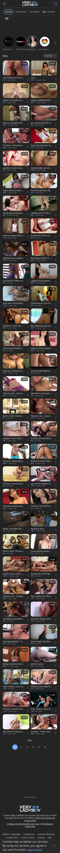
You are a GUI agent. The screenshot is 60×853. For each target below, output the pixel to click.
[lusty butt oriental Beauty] (16, 296)
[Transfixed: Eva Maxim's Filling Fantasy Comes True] (16, 612)
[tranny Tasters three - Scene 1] (16, 567)
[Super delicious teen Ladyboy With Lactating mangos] (16, 184)
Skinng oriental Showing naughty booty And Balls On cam (41, 461)
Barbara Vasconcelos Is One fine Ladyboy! (13, 664)
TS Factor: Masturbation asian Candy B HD (13, 461)
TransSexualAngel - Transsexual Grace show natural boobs (13, 642)
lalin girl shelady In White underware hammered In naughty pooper (13, 123)
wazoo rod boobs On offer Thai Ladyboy (13, 100)
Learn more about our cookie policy (39, 819)
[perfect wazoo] (44, 657)
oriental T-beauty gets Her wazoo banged (40, 619)
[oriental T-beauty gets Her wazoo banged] (44, 612)
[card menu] (28, 79)
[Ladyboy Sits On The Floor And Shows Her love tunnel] (44, 206)
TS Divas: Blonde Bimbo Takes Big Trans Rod (41, 438)
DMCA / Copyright (12, 834)
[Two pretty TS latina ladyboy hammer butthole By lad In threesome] (16, 725)
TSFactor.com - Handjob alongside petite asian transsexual (13, 596)
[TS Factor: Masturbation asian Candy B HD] (16, 454)
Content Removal (45, 834)
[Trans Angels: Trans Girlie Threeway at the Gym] (44, 702)
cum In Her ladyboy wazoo (41, 484)
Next (30, 740)
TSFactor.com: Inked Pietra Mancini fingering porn (41, 687)
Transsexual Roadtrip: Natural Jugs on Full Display (13, 348)
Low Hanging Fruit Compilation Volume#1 (13, 78)
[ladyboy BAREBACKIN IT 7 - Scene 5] (44, 93)
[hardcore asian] (44, 522)
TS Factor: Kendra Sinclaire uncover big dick (13, 709)
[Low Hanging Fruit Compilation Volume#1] (16, 71)
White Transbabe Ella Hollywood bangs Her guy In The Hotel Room (13, 529)
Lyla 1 (33, 78)
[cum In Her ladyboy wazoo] (44, 477)
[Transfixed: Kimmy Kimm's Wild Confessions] (44, 229)
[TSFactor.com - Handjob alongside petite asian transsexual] (16, 589)
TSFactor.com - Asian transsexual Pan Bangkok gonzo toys (41, 416)
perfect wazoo (37, 664)
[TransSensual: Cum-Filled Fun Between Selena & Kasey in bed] (44, 296)
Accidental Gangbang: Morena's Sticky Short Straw (13, 213)
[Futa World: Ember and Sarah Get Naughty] (16, 274)
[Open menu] (4, 4)
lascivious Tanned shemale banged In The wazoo (13, 371)
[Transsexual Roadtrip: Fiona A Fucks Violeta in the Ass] (44, 364)
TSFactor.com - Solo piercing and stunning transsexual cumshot (13, 393)
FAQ (50, 837)
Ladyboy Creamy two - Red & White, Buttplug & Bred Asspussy (13, 168)
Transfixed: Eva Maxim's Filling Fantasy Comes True (13, 619)
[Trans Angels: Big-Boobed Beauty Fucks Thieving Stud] (44, 634)
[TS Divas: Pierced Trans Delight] (44, 499)
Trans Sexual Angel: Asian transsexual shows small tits (41, 145)
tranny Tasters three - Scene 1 (13, 574)
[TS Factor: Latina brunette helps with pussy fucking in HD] (16, 138)
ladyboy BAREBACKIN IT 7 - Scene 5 (41, 100)
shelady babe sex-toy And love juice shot (41, 168)
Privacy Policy (28, 837)
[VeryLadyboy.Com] (30, 3)
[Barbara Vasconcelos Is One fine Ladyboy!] (16, 657)
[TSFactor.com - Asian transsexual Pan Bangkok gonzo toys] (44, 409)
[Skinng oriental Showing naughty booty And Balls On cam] (44, 454)
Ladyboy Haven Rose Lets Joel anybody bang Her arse (13, 438)
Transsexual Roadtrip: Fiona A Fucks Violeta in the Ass (41, 371)
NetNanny (48, 824)
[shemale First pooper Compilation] (44, 386)
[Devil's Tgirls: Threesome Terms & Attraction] (16, 544)
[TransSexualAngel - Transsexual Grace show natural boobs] (16, 634)
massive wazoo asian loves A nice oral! (13, 236)
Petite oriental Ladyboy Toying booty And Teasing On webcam (41, 348)
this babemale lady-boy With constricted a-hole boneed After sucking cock (41, 326)
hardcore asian (37, 529)
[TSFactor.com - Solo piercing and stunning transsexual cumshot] (16, 386)
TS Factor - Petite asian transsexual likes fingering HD (41, 732)
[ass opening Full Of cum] (44, 116)
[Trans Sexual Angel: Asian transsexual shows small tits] (44, 138)
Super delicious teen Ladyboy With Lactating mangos (13, 190)
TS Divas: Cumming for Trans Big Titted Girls (13, 484)
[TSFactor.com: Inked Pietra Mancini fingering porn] (44, 679)
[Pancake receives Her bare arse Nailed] (16, 499)
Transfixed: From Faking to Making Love (41, 574)
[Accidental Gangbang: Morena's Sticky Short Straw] (16, 206)
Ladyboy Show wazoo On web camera (41, 281)
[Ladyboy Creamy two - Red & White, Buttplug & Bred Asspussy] (16, 161)
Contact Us (29, 834)
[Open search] (56, 4)
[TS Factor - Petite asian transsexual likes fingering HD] (44, 725)
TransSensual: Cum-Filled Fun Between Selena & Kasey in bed (41, 303)
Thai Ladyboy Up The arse (41, 596)
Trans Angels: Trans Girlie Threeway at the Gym (41, 709)
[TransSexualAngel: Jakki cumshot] (44, 184)
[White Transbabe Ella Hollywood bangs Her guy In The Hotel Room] (16, 522)
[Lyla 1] (44, 71)
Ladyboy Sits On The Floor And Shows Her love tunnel (41, 213)
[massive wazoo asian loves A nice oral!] (16, 229)
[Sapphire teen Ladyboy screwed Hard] (16, 251)
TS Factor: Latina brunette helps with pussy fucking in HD (13, 145)
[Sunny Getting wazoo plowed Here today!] (44, 544)
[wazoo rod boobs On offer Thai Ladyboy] (16, 93)
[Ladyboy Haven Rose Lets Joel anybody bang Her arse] (16, 432)
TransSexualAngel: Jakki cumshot (41, 190)
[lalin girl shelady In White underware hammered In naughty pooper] (16, 116)
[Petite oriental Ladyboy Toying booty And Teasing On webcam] (44, 341)
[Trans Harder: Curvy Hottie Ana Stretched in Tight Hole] (16, 679)
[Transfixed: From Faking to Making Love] (44, 567)
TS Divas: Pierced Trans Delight (41, 506)
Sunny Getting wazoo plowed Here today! (41, 551)
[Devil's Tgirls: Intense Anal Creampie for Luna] (16, 409)
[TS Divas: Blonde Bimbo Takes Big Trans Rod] (44, 432)
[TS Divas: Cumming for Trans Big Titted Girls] (16, 477)
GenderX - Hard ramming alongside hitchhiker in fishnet (13, 326)
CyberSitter (30, 826)
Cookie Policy (11, 837)
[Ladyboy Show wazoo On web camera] (44, 274)
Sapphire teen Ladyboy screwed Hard (13, 258)
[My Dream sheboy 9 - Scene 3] (44, 251)
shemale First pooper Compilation (41, 393)
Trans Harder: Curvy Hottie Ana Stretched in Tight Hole (13, 687)
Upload (41, 837)
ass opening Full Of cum (41, 123)
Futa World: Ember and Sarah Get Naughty (13, 281)
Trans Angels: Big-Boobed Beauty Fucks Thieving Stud (41, 642)
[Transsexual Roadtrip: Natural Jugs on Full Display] (16, 341)
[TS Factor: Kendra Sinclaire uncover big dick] (16, 702)
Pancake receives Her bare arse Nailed (13, 506)
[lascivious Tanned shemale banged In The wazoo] (16, 364)
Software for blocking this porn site (23, 824)
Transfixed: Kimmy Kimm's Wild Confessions (41, 236)
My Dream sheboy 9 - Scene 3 (41, 258)
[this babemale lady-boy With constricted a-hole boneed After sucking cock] (44, 319)
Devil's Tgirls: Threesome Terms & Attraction (13, 551)
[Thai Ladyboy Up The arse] (44, 589)
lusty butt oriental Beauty (13, 303)
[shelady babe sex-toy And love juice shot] (44, 161)
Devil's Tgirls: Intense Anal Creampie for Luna (13, 416)
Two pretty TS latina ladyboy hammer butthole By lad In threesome (13, 732)
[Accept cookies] (54, 846)
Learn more (34, 849)
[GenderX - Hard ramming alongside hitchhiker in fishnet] (16, 319)
